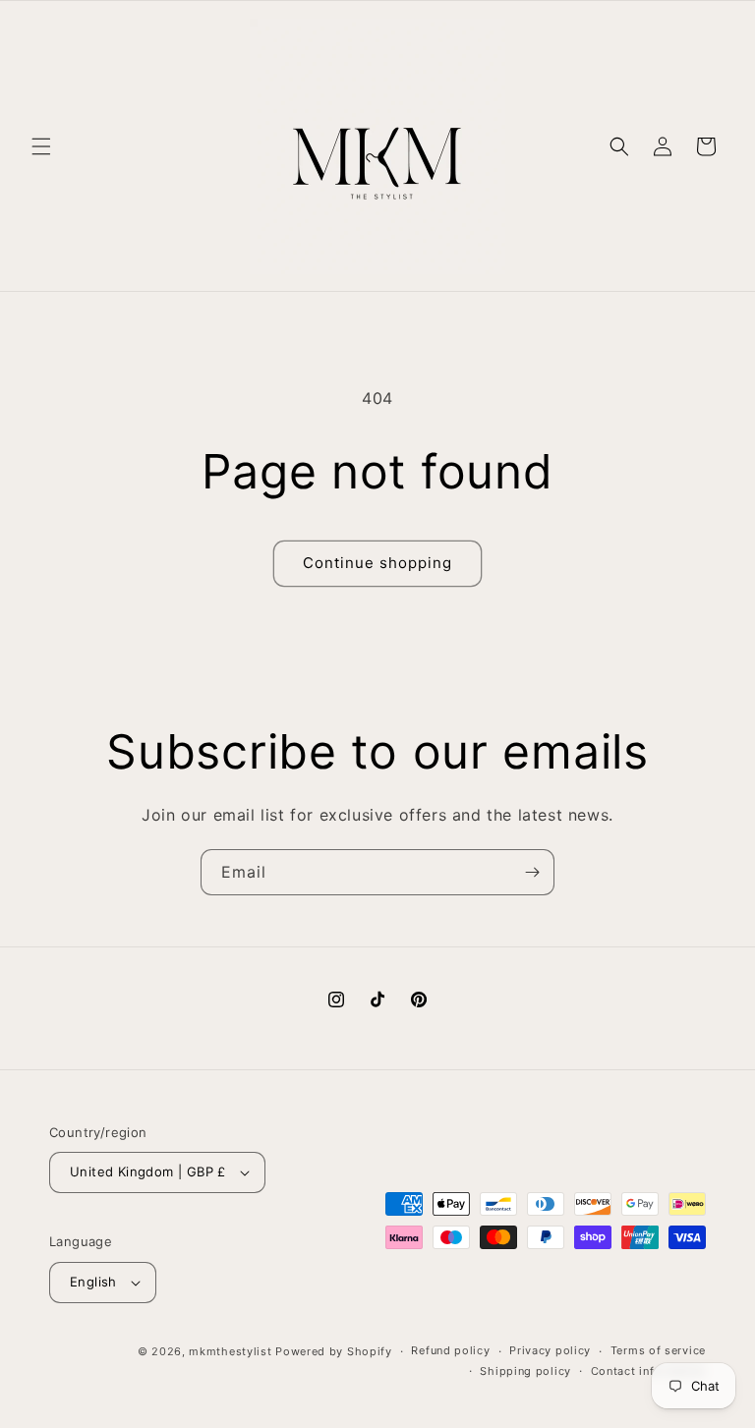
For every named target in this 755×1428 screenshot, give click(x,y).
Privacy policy (550, 1350)
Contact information (648, 1371)
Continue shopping (377, 562)
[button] (41, 146)
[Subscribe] (531, 872)
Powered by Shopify (333, 1351)
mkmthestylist (230, 1351)
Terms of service (658, 1350)
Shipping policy (525, 1371)
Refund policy (450, 1350)
